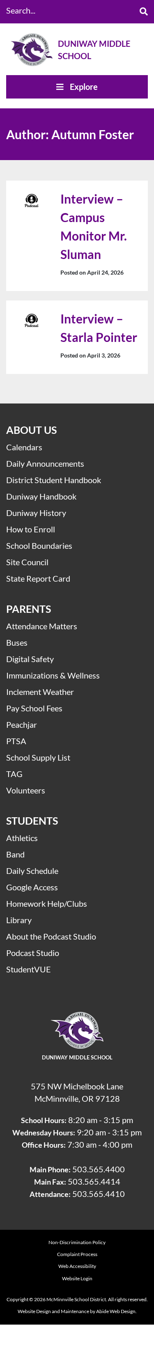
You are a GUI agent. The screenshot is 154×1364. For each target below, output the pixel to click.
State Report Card (38, 578)
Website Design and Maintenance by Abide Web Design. (77, 1311)
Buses (17, 642)
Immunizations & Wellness (53, 675)
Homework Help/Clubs (46, 903)
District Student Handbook (53, 480)
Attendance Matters (41, 626)
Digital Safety (30, 659)
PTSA (16, 741)
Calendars (24, 447)
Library (19, 920)
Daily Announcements (45, 463)
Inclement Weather (40, 692)
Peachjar (21, 724)
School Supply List (38, 757)
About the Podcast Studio (51, 936)
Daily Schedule (32, 871)
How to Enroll (30, 529)
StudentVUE (28, 969)
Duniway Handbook (41, 496)
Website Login (77, 1278)
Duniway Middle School (94, 50)
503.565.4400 (98, 1169)
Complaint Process (77, 1254)
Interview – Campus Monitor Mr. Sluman (93, 226)
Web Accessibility (77, 1266)
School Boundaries (39, 545)
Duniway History (36, 513)
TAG (14, 774)
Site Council (27, 562)
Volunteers (25, 790)
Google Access (32, 887)
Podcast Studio (32, 953)
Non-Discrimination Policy (77, 1242)
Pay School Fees (34, 708)
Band (15, 854)
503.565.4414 (94, 1181)
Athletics (22, 838)
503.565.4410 (98, 1194)
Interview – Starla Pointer (98, 327)
